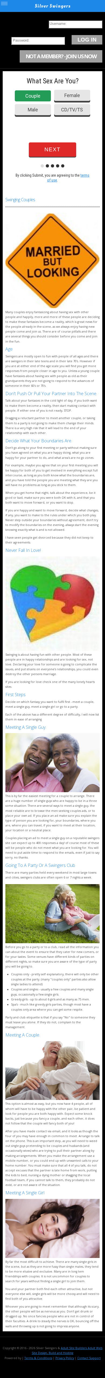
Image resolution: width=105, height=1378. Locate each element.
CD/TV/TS (72, 109)
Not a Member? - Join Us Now (61, 56)
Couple (32, 96)
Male (33, 109)
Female (72, 95)
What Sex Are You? (53, 81)
